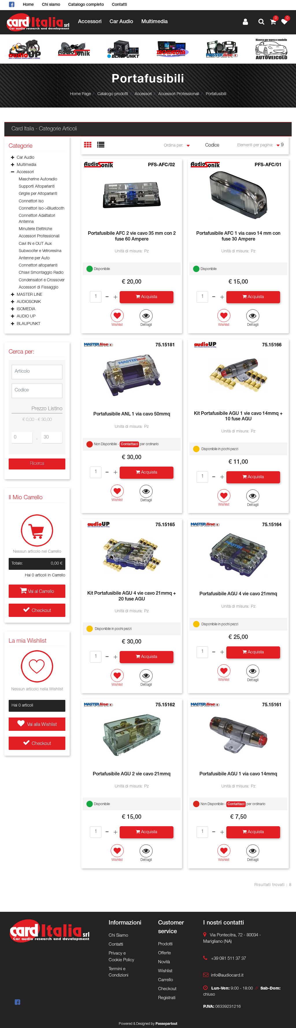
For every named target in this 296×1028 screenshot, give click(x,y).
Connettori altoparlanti (38, 266)
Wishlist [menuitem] (165, 971)
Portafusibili (216, 94)
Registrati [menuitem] (166, 998)
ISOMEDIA (26, 309)
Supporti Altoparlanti (37, 187)
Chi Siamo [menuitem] (118, 935)
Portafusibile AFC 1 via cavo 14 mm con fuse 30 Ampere (238, 237)
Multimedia (26, 165)
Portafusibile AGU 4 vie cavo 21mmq (238, 594)
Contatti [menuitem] (119, 5)
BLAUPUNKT (28, 324)
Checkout (41, 611)
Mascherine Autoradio (38, 180)
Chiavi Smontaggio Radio (41, 273)
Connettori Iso (31, 201)
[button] (37, 463)
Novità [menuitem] (164, 962)
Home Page (80, 94)
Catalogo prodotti (112, 94)
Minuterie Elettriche (35, 229)
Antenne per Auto (34, 258)
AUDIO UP (26, 317)
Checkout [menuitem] (167, 989)
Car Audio (25, 158)
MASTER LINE (29, 295)
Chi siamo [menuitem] (51, 5)
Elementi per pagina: (255, 145)
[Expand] (12, 158)
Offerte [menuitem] (164, 953)
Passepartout (166, 1024)
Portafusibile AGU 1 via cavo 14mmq (238, 774)
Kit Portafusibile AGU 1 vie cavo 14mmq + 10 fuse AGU (238, 417)
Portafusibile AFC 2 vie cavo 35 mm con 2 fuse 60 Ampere (132, 237)
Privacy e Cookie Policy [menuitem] (121, 956)
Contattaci (129, 444)
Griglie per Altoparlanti (38, 194)
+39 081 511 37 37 (228, 959)
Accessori (143, 94)
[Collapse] (12, 173)
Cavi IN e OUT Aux (35, 244)
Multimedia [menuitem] (154, 22)
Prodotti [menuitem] (165, 944)
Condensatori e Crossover (41, 280)
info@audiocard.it (227, 975)
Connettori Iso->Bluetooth (41, 209)
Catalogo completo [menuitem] (86, 5)
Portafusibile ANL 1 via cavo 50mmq (131, 414)
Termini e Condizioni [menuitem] (118, 972)
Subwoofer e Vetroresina (40, 251)
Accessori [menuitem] (89, 22)
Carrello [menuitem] (165, 980)
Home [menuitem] (28, 5)
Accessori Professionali (178, 94)
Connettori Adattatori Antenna (37, 219)
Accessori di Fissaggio (38, 288)
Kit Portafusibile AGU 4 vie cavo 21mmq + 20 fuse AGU (131, 596)
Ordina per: (173, 146)
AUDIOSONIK (29, 302)
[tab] (90, 145)
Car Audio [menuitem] (121, 22)
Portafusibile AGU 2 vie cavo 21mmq (132, 774)
